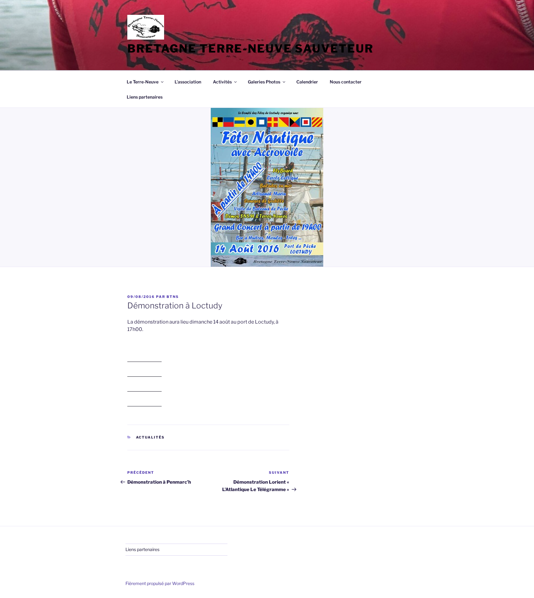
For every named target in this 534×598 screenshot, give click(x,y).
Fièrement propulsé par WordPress (159, 583)
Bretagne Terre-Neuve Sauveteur (250, 48)
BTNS (173, 297)
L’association (188, 81)
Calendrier (307, 81)
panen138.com (144, 359)
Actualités (150, 437)
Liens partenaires (145, 97)
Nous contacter (346, 81)
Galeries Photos (264, 81)
